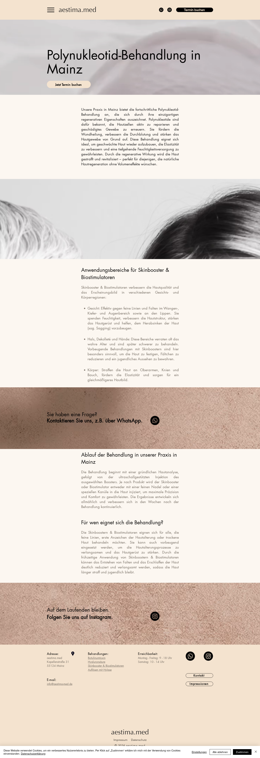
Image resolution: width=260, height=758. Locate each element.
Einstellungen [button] (199, 752)
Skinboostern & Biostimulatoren (112, 532)
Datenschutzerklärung (33, 753)
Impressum (121, 740)
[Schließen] (256, 752)
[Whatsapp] (161, 10)
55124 (51, 666)
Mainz (60, 666)
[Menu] (50, 9)
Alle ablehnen (220, 752)
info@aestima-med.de (59, 684)
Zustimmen (242, 752)
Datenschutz (139, 740)
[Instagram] (169, 10)
